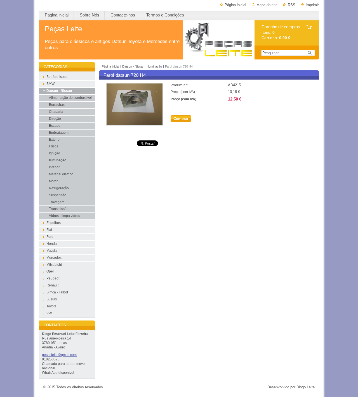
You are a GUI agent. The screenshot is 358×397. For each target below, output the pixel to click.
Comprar (181, 118)
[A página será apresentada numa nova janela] (134, 124)
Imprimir (312, 5)
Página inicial (235, 5)
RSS (291, 5)
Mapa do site (266, 5)
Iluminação (154, 66)
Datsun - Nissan (133, 66)
